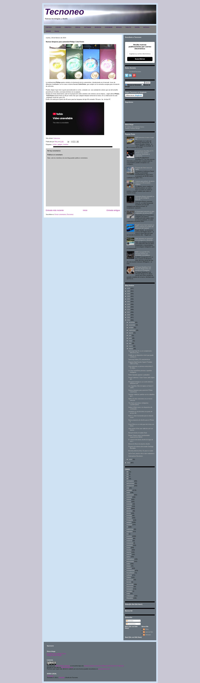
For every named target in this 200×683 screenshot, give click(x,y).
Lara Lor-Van (149, 632)
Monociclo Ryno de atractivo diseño (139, 444)
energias (129, 518)
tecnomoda (130, 584)
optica (128, 557)
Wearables (130, 598)
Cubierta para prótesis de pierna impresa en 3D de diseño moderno (144, 182)
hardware (129, 524)
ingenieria (129, 531)
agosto (131, 333)
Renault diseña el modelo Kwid (137, 433)
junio (130, 338)
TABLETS (128, 27)
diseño (129, 508)
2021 (128, 301)
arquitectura (130, 485)
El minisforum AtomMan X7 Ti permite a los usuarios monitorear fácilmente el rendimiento (144, 153)
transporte (130, 589)
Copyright (61, 677)
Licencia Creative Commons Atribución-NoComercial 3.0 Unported (104, 666)
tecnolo (129, 582)
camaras (129, 497)
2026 (128, 288)
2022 (128, 299)
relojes (129, 566)
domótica (129, 511)
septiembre (132, 330)
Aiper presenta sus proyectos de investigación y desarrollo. (144, 239)
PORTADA (49, 27)
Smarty (57, 31)
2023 (128, 296)
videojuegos (130, 596)
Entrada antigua (113, 210)
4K (127, 472)
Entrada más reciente (55, 210)
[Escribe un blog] (74, 142)
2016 (128, 315)
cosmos (129, 506)
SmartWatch (130, 573)
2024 (128, 293)
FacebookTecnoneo (135, 71)
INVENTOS (98, 27)
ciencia (129, 499)
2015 (128, 317)
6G (127, 476)
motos (128, 547)
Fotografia (130, 520)
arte (128, 488)
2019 (128, 307)
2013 (128, 463)
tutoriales (129, 591)
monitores (130, 545)
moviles (129, 550)
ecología (129, 515)
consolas (129, 504)
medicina (129, 541)
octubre (131, 327)
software (129, 575)
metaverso (130, 543)
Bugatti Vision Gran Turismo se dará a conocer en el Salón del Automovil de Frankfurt (144, 226)
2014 (128, 320)
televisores (130, 586)
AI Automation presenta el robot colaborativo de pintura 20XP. (144, 212)
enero (130, 459)
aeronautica (130, 481)
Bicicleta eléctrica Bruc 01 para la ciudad (140, 451)
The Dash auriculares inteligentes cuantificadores (138, 403)
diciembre (132, 322)
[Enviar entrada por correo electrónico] (68, 141)
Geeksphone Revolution (135, 456)
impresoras (130, 529)
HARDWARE (108, 27)
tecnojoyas (130, 579)
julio (130, 335)
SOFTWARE (87, 27)
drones (129, 513)
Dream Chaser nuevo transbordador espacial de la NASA (139, 436)
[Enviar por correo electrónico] (72, 142)
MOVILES (119, 27)
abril (130, 343)
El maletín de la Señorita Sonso (134, 127)
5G (127, 474)
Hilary (147, 629)
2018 (128, 309)
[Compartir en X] (76, 142)
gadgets (60, 144)
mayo (130, 341)
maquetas (130, 538)
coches (54, 144)
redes (128, 563)
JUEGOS (48, 31)
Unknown (148, 635)
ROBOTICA (68, 27)
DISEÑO (137, 27)
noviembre (132, 325)
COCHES (58, 27)
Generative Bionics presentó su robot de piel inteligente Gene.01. (144, 198)
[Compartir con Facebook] (78, 142)
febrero (131, 348)
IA (127, 527)
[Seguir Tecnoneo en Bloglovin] (134, 96)
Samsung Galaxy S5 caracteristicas (139, 359)
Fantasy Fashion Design (132, 128)
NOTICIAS (146, 27)
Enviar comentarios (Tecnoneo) (64, 214)
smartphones (130, 570)
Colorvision (56, 138)
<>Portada (50, 676)
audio (128, 492)
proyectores (130, 561)
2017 (128, 312)
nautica (129, 552)
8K (127, 479)
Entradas (130, 621)
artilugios (129, 490)
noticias (129, 554)
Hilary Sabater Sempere (62, 666)
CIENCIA (77, 27)
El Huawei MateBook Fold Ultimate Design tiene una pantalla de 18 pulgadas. (143, 268)
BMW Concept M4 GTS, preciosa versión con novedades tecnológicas (142, 253)
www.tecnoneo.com (67, 667)
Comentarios (132, 624)
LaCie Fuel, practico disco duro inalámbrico (141, 453)
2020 (128, 304)
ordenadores (130, 559)
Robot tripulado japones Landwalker (139, 375)
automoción (130, 495)
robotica (129, 568)
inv (127, 534)
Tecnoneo (64, 11)
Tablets (129, 577)
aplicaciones (130, 483)
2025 (128, 291)
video (128, 593)
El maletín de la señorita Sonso (56, 653)
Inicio (85, 210)
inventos (65, 144)
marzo (131, 346)
